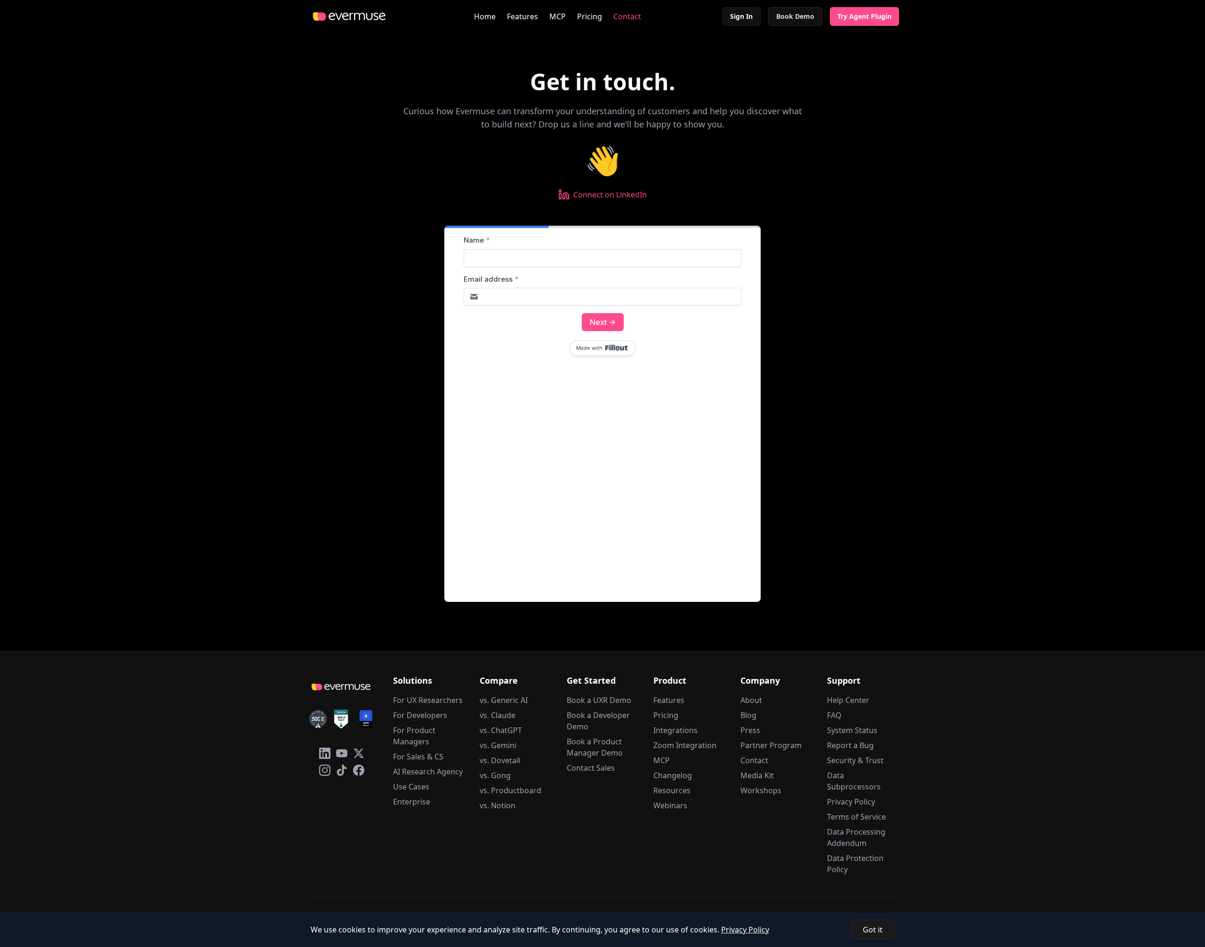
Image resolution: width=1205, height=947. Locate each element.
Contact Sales (591, 768)
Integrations (675, 730)
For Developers (420, 715)
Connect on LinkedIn (610, 194)
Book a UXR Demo (599, 700)
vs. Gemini (498, 745)
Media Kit (757, 775)
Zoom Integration (684, 745)
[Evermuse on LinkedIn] (324, 753)
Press (750, 730)
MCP (557, 16)
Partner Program (771, 745)
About (751, 700)
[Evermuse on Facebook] (358, 770)
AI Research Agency (428, 771)
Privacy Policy (851, 802)
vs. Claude (497, 715)
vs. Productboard (510, 790)
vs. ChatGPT (501, 730)
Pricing (589, 16)
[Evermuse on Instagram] (324, 770)
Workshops (760, 790)
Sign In (741, 16)
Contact (627, 16)
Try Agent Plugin (864, 16)
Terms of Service (856, 817)
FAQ (834, 715)
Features (522, 16)
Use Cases (411, 786)
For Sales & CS (418, 756)
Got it (873, 929)
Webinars (670, 805)
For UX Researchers (428, 700)
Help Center (848, 700)
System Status (852, 730)
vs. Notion (497, 805)
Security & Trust (855, 760)
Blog (748, 715)
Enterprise (411, 802)
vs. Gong (495, 775)
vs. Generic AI (504, 700)
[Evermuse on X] (358, 753)
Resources (672, 790)
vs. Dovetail (500, 760)
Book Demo (795, 16)
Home (485, 16)
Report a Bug (850, 745)
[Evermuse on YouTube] (341, 753)
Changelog (672, 775)
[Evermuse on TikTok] (341, 770)
